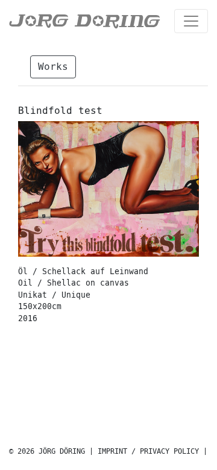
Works (53, 67)
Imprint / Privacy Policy (148, 451)
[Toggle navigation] (191, 21)
